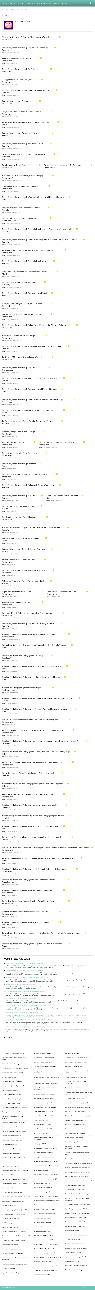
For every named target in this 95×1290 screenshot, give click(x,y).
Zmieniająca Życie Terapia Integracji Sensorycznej (21, 998)
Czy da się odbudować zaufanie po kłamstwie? (14, 1231)
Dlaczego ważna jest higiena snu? (74, 1129)
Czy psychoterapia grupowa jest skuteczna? (45, 1107)
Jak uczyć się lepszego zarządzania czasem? (76, 1176)
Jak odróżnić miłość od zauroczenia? (43, 1116)
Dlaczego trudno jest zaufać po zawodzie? (13, 1094)
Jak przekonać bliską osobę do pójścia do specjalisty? (47, 1257)
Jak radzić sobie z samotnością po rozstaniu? (76, 1270)
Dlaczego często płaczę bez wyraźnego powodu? (77, 1057)
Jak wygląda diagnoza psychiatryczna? (44, 1248)
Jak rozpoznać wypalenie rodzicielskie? (75, 1226)
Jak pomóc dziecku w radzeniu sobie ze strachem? (78, 1159)
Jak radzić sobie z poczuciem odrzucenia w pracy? (47, 1200)
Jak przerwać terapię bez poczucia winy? (75, 1243)
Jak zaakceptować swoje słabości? (74, 1137)
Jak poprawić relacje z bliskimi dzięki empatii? (77, 1167)
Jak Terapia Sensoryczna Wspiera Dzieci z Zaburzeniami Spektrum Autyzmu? (29, 1019)
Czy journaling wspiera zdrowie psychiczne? (45, 1270)
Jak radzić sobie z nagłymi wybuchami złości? (46, 1165)
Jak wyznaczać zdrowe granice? (10, 1090)
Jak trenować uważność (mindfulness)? (44, 1152)
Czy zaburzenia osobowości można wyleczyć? (14, 1157)
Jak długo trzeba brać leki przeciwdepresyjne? (46, 1148)
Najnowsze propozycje (88, 1287)
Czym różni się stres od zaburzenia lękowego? (46, 1083)
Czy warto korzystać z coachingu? (11, 1272)
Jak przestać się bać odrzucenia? (10, 1227)
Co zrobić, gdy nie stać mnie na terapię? (12, 1253)
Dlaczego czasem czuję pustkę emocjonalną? (45, 1266)
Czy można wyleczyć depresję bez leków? (76, 1209)
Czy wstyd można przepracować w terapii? (76, 1062)
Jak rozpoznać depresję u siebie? (42, 1274)
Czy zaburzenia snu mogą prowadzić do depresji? (15, 1068)
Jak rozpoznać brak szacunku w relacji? (12, 1072)
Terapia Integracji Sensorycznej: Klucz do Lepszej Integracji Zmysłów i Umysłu (29, 1027)
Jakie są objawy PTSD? (40, 1144)
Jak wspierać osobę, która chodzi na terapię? (76, 1194)
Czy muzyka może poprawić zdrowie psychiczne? (15, 1107)
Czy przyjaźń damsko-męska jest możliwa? (13, 1053)
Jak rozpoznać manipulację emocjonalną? (76, 1265)
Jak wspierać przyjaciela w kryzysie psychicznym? (15, 1086)
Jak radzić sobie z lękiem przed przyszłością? (45, 1161)
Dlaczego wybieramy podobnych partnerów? (77, 1248)
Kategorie (21, 3)
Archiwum (12, 3)
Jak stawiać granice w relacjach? (10, 1244)
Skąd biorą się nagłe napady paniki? (43, 1062)
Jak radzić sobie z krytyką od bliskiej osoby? (13, 1179)
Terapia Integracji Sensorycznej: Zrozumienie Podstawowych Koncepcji (27, 1005)
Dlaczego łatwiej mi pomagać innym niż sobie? (46, 1253)
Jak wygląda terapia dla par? (72, 1261)
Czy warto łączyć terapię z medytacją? (12, 1135)
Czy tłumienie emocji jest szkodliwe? (75, 1098)
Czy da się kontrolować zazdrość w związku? (14, 1240)
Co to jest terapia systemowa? (10, 1144)
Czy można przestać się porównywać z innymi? (77, 1172)
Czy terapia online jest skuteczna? (11, 1112)
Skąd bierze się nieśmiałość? (41, 1205)
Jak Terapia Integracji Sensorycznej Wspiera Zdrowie (22, 1012)
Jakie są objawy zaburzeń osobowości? (12, 1140)
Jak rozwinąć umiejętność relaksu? (43, 1222)
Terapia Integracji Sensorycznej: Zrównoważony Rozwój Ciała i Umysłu (27, 977)
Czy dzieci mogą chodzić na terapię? (11, 1148)
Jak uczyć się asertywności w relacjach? (75, 1077)
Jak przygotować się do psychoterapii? (44, 1057)
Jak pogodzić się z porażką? (41, 1133)
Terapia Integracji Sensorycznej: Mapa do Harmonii (21, 984)
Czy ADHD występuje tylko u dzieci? (43, 1111)
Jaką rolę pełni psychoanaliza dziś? (43, 1129)
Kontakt (64, 3)
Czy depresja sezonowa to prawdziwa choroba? (14, 1214)
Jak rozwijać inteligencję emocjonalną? (75, 1185)
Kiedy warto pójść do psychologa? (43, 1218)
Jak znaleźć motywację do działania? (11, 1127)
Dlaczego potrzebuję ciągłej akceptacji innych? (14, 1210)
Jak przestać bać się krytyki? (72, 1053)
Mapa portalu (31, 3)
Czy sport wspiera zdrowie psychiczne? (75, 1257)
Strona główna (5, 9)
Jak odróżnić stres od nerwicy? (10, 1162)
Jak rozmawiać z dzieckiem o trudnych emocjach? (15, 1170)
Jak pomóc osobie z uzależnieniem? (43, 1226)
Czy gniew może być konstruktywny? (12, 1103)
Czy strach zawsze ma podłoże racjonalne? (45, 1066)
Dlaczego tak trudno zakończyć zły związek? (13, 1122)
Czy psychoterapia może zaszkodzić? (11, 1249)
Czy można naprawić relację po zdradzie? (44, 1102)
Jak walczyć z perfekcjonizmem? (10, 1175)
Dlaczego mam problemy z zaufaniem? (75, 1133)
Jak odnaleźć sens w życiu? (72, 1230)
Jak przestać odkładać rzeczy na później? (44, 1209)
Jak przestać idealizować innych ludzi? (12, 1081)
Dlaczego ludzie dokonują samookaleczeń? (13, 1201)
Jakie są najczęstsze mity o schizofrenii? (44, 1235)
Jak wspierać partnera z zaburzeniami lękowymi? (78, 1213)
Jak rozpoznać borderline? (9, 1205)
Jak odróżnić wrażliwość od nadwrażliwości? (77, 1235)
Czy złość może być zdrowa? (72, 1239)
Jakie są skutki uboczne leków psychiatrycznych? (15, 1264)
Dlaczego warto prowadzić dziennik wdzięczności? (78, 1180)
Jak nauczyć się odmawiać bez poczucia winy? (14, 1131)
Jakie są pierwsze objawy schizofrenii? (44, 1098)
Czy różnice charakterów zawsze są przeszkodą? (77, 1107)
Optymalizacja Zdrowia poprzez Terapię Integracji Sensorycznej (25, 963)
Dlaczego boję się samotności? (41, 1120)
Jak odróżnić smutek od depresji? (42, 1183)
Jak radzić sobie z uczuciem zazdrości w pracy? (77, 1111)
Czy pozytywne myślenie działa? (10, 1188)
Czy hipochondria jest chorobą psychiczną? (13, 1064)
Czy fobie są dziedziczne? (8, 1268)
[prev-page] (2, 1038)
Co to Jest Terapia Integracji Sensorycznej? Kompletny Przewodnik (26, 991)
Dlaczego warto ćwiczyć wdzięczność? (75, 1222)
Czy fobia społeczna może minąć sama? (12, 1192)
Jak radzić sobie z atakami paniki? (42, 1231)
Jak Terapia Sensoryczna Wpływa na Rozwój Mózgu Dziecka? (24, 970)
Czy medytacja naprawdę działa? (73, 1142)
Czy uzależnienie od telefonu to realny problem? (14, 1183)
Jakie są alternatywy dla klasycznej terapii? (45, 1213)
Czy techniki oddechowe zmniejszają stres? (76, 1102)
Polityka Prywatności (44, 3)
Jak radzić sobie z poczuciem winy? (74, 1087)
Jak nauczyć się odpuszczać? (41, 1170)
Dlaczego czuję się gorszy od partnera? (75, 1189)
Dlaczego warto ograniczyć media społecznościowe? (78, 1163)
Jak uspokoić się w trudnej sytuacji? (11, 1099)
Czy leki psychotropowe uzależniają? (11, 1218)
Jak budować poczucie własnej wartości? (44, 1094)
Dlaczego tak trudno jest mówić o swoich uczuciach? (16, 1236)
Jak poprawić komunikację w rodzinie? (44, 1261)
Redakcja (56, 3)
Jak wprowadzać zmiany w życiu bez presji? (45, 1179)
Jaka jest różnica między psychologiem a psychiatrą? (16, 1196)
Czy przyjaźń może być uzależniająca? (44, 1157)
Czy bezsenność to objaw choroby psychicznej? (77, 1204)
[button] (91, 3)
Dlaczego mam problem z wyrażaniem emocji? (46, 1196)
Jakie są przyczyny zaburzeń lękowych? (75, 1124)
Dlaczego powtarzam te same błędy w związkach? (47, 1174)
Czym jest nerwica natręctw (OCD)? (43, 1240)
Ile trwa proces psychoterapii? (73, 1252)
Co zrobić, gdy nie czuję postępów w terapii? (77, 1120)
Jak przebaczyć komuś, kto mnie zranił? (44, 1053)
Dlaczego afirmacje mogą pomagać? (43, 1187)
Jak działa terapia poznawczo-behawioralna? (13, 1223)
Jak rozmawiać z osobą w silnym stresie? (75, 1217)
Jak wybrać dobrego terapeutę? (42, 1192)
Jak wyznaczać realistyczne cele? (73, 1066)
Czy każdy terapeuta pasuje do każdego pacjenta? (46, 1244)
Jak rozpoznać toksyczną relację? (42, 1124)
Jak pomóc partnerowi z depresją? (11, 1153)
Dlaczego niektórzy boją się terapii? (11, 1166)
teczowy (4, 41)
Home (5, 3)
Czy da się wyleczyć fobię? (9, 1077)
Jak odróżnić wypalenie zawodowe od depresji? (77, 1116)
